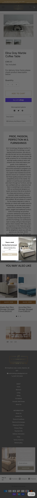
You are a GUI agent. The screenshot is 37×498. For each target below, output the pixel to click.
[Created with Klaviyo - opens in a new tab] (18, 260)
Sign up (10, 254)
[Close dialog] (35, 238)
